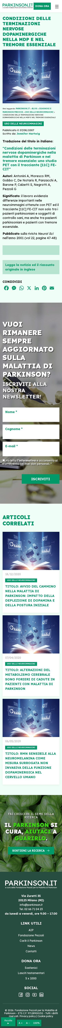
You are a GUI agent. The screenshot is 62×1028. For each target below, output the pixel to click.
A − (28, 1023)
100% (36, 1023)
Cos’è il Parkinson (31, 940)
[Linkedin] (41, 996)
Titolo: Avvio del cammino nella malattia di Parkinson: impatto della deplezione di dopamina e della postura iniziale (30, 595)
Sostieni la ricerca (28, 850)
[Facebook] (21, 996)
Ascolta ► (8, 1022)
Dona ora (42, 6)
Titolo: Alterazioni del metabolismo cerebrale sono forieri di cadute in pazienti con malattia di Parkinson (30, 679)
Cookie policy (45, 1016)
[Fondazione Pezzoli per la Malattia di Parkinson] (18, 6)
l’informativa (26, 460)
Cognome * (14, 429)
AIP (31, 930)
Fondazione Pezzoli (31, 935)
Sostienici (31, 967)
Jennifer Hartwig (28, 133)
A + (21, 1023)
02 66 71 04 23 (33, 909)
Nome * (11, 412)
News (31, 946)
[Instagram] (27, 996)
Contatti (31, 951)
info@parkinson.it (31, 904)
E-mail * (11, 446)
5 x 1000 (31, 978)
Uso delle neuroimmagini (23, 123)
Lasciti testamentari (31, 973)
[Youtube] (34, 996)
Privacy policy (27, 1016)
